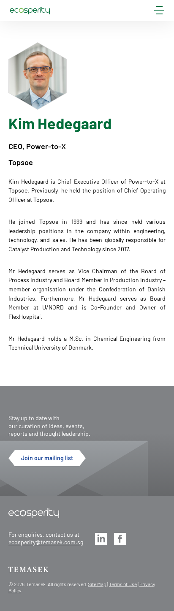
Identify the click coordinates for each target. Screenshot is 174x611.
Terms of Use (123, 584)
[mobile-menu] (159, 11)
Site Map (97, 584)
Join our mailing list (47, 458)
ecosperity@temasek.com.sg (45, 542)
